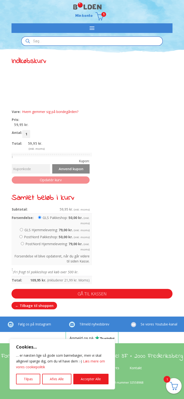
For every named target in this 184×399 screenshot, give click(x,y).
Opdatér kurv (51, 179)
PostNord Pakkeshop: (57, 237)
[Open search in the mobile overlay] (92, 41)
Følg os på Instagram (34, 324)
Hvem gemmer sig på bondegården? (50, 111)
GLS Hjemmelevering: (57, 230)
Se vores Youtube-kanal (159, 324)
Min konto (84, 16)
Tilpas (28, 379)
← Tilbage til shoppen (34, 305)
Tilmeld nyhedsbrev (94, 324)
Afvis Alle (57, 379)
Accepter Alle (91, 379)
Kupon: (84, 161)
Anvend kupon (71, 168)
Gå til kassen (92, 294)
